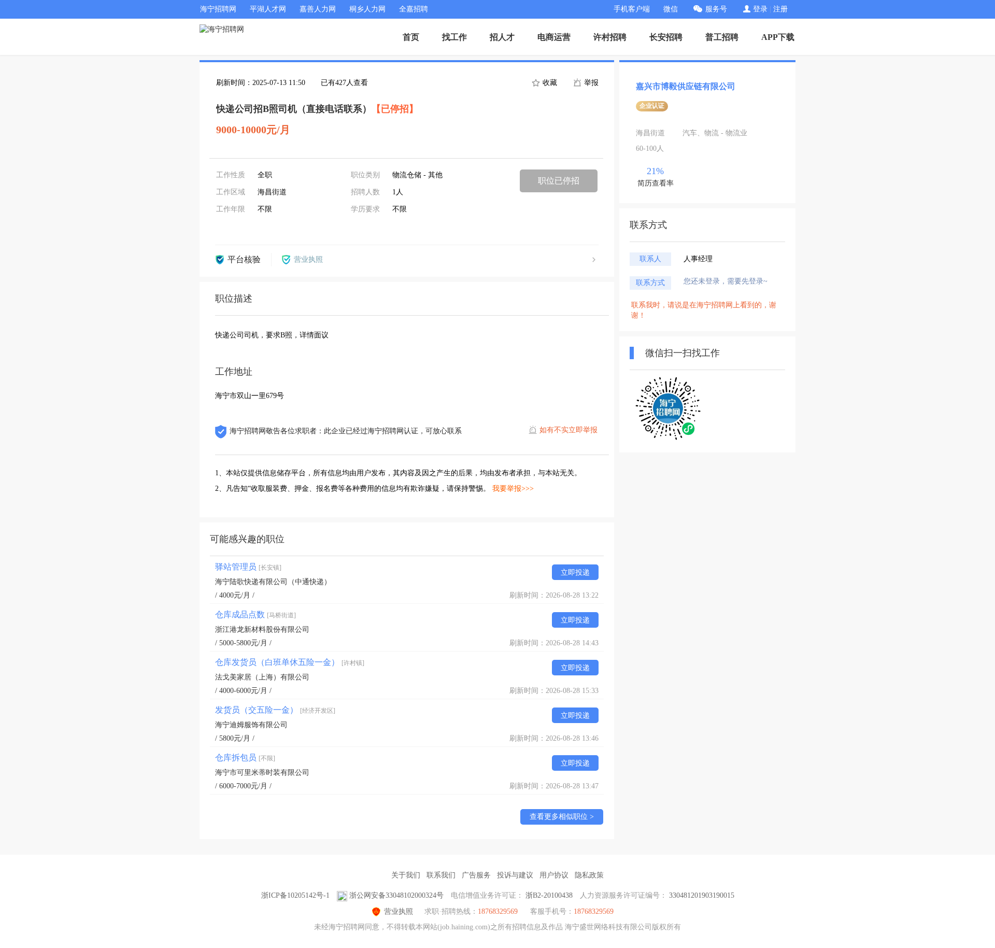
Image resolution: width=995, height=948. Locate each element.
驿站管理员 (248, 566)
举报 (590, 83)
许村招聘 (610, 37)
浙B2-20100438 (549, 895)
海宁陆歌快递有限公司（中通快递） (273, 582)
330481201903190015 (701, 895)
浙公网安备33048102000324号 (396, 895)
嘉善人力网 (318, 9)
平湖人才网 (268, 9)
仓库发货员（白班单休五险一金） (289, 662)
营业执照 (398, 911)
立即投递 (575, 572)
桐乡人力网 (367, 9)
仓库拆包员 (245, 757)
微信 (670, 9)
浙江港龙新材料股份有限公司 (262, 629)
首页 (411, 37)
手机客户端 (632, 9)
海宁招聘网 (218, 9)
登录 (760, 9)
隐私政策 (589, 875)
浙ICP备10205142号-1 (295, 895)
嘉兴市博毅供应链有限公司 (685, 86)
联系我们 (441, 875)
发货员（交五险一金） (275, 709)
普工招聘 (721, 37)
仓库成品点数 (255, 614)
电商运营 (554, 37)
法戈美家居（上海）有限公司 (262, 677)
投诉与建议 (515, 875)
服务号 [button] (716, 9)
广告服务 (476, 875)
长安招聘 (666, 37)
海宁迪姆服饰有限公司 (251, 725)
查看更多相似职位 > (562, 816)
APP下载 (777, 37)
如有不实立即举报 (568, 430)
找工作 (454, 37)
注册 (780, 9)
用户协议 (553, 875)
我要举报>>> (513, 488)
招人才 (502, 37)
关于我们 (405, 875)
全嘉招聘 (413, 9)
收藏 (549, 83)
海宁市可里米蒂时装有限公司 (262, 772)
